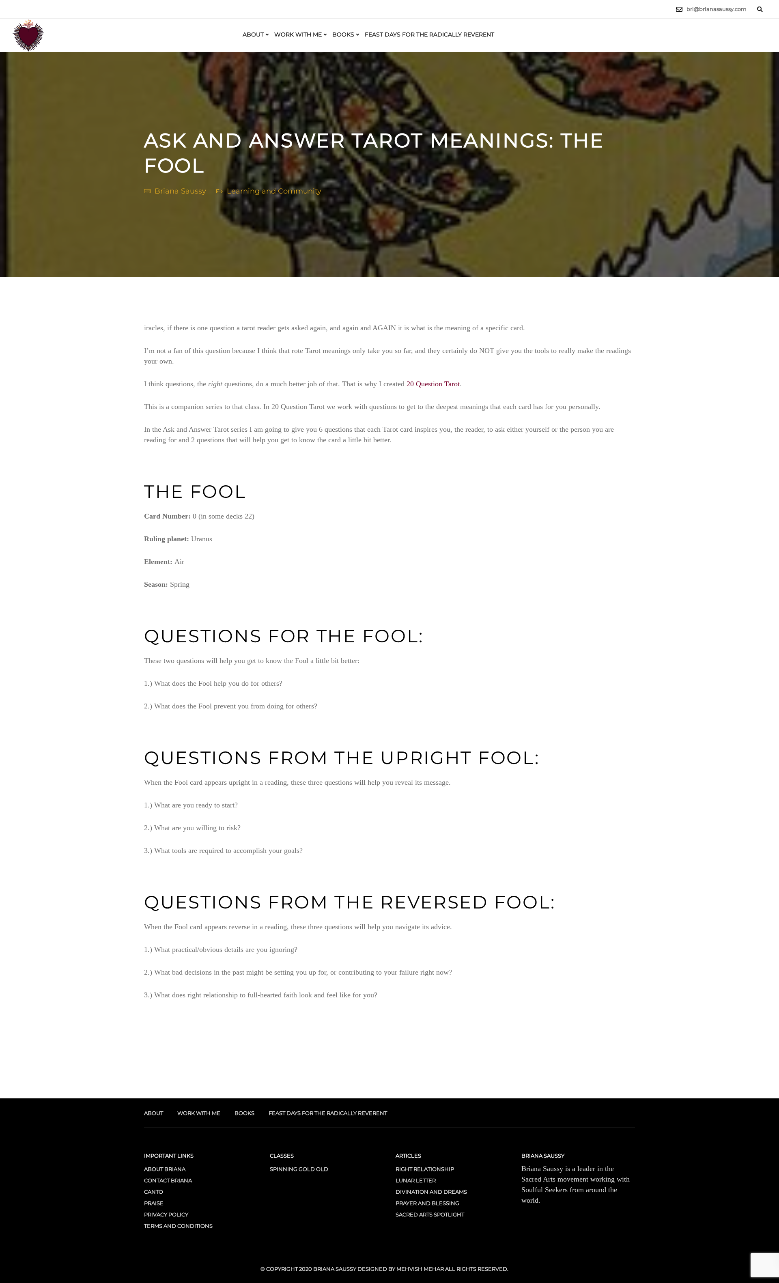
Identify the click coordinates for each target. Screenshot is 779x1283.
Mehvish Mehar (420, 1269)
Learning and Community (274, 191)
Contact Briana (168, 1180)
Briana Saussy (180, 191)
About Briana (164, 1169)
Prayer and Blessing (427, 1203)
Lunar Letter (416, 1180)
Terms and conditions (178, 1226)
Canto (153, 1191)
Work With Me (298, 34)
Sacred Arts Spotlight (430, 1214)
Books (343, 34)
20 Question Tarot (433, 384)
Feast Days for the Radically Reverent (429, 34)
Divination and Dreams (431, 1191)
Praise (154, 1203)
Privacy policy (166, 1214)
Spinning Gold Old (299, 1169)
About (253, 34)
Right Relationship (425, 1169)
